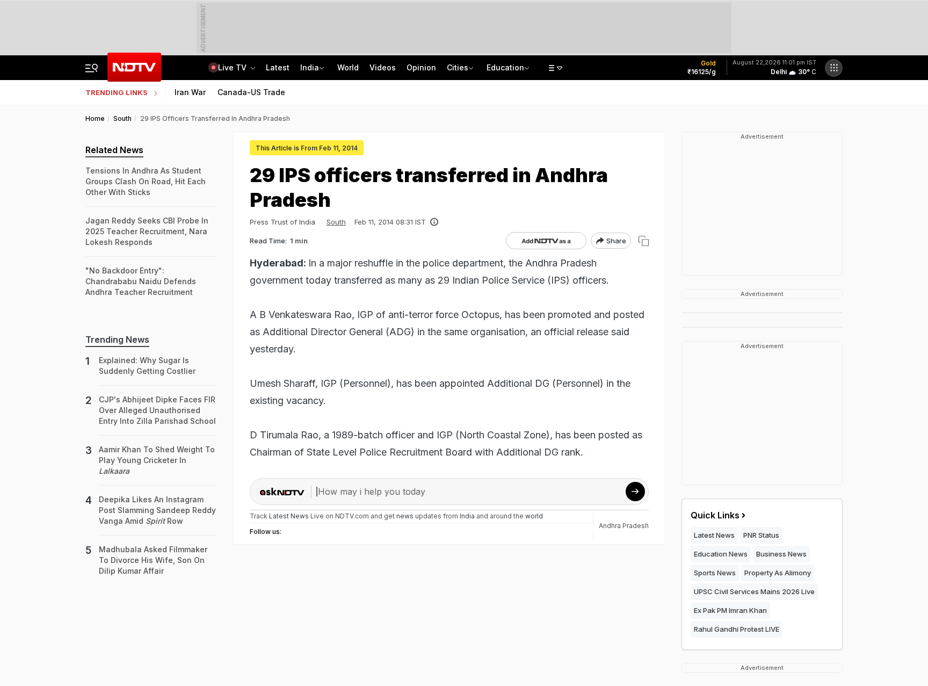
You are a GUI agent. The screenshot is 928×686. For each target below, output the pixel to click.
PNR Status (761, 535)
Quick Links (715, 515)
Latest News (714, 535)
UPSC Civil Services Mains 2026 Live (754, 591)
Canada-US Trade (251, 92)
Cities (457, 67)
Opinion (421, 67)
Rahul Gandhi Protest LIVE (736, 629)
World (348, 67)
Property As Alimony (777, 572)
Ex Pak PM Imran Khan (730, 610)
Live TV (233, 67)
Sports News (715, 572)
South (336, 222)
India (309, 67)
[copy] (644, 241)
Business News (781, 554)
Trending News (117, 339)
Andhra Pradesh (624, 526)
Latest (277, 67)
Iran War (190, 92)
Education (505, 67)
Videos (382, 67)
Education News (721, 554)
